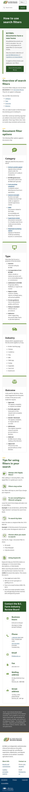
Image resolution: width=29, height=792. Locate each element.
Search (23, 7)
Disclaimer (4, 780)
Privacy (15, 780)
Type (6, 101)
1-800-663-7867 (16, 637)
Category (8, 98)
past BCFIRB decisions (12, 55)
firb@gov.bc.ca (16, 656)
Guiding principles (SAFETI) (5, 772)
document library (19, 90)
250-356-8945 (15, 643)
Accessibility (4, 783)
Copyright (25, 780)
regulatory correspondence (14, 57)
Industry (7, 106)
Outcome (8, 103)
